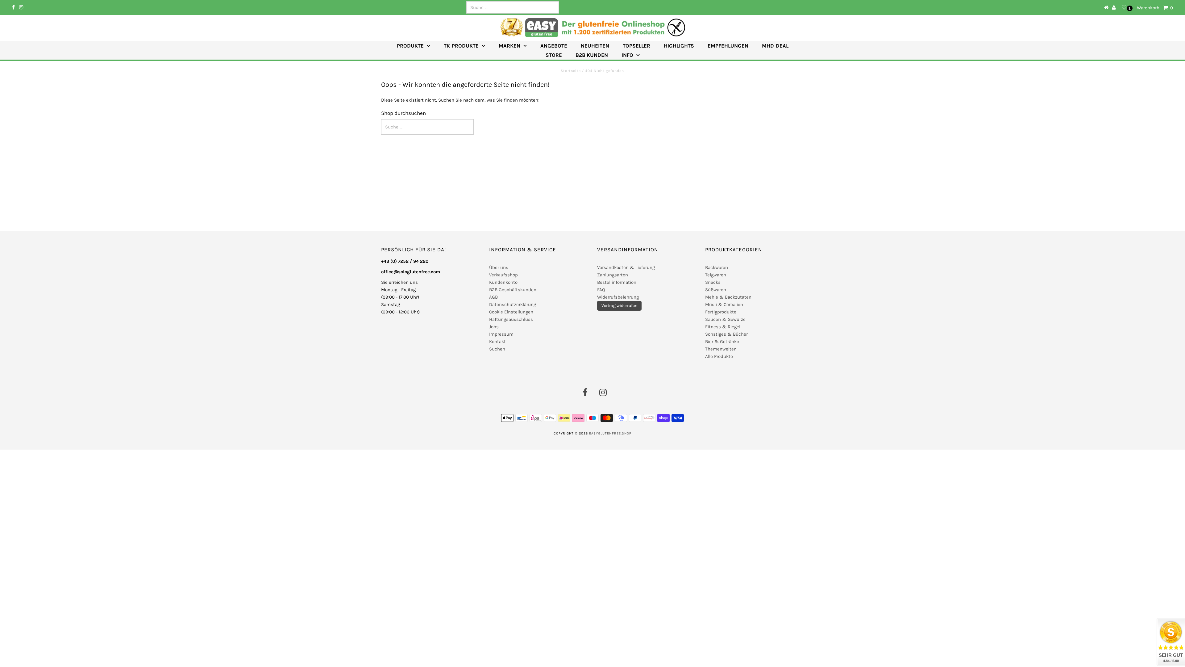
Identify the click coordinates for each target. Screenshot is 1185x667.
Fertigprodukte (720, 312)
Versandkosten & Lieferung (626, 267)
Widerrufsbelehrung (618, 297)
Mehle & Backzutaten (728, 297)
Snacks (713, 282)
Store (554, 55)
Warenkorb (1155, 7)
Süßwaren (715, 289)
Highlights (679, 46)
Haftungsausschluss (511, 319)
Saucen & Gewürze (725, 319)
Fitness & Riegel (722, 326)
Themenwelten (721, 349)
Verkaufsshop (503, 275)
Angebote (553, 46)
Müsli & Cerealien (724, 304)
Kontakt (497, 341)
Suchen (497, 349)
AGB (493, 297)
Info (627, 55)
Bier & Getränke (722, 341)
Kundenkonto (503, 282)
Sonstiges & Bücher (726, 334)
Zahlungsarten (612, 275)
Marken (509, 46)
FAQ (601, 289)
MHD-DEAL (775, 46)
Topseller (636, 46)
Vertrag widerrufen (619, 305)
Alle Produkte (719, 356)
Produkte (410, 46)
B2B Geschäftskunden (512, 289)
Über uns (498, 267)
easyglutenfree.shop (610, 433)
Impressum (501, 334)
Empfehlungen (728, 46)
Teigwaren (715, 275)
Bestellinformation (616, 282)
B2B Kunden (592, 55)
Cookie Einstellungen (511, 312)
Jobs (494, 326)
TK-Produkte (461, 46)
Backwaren (716, 267)
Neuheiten (595, 46)
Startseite (571, 71)
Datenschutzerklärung (512, 304)
